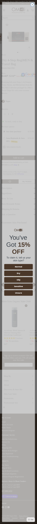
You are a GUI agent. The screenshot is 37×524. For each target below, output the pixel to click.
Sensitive (18, 286)
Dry (18, 273)
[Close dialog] (32, 4)
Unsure (18, 293)
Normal (18, 266)
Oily (18, 280)
